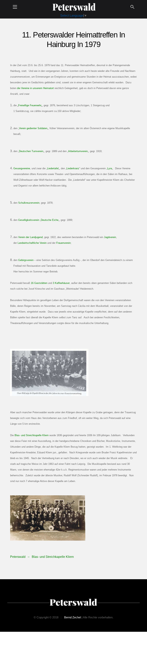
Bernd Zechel (72, 617)
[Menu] (15, 7)
